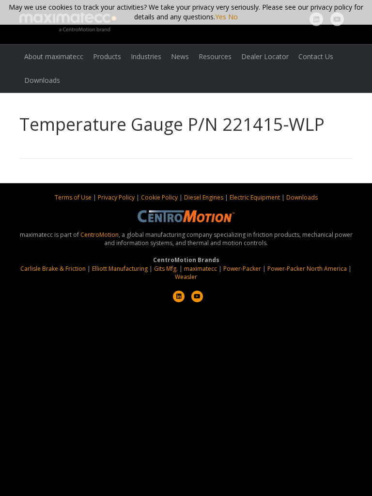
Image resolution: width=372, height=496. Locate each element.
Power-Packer (242, 268)
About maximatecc (53, 56)
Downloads (42, 80)
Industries (146, 56)
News (180, 56)
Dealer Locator (265, 56)
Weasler (186, 277)
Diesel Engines (203, 197)
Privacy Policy (117, 197)
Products (107, 56)
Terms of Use (74, 197)
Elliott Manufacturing (120, 268)
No (233, 16)
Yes (220, 16)
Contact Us (315, 56)
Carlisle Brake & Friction (53, 268)
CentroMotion (99, 235)
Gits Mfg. (166, 268)
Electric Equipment (255, 197)
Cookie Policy (160, 197)
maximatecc (200, 268)
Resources (215, 56)
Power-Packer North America (307, 268)
